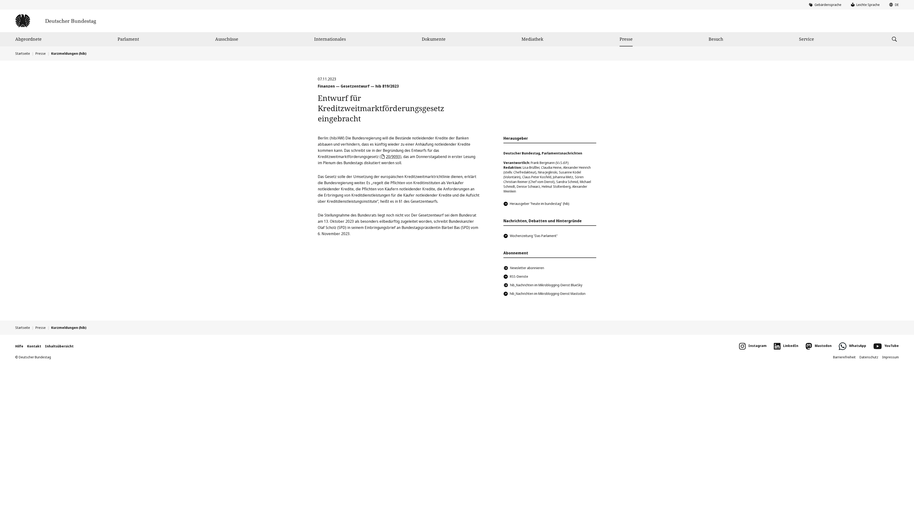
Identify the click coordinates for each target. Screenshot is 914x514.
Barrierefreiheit (844, 357)
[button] (893, 5)
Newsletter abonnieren (527, 268)
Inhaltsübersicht (59, 346)
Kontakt (34, 346)
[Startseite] (55, 20)
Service (806, 39)
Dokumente (434, 39)
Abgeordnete (28, 39)
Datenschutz (868, 357)
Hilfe (19, 346)
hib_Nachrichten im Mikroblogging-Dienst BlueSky (546, 285)
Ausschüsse (226, 39)
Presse (626, 39)
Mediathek (532, 39)
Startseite (22, 53)
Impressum (890, 357)
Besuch (716, 39)
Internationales (330, 39)
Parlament (128, 39)
